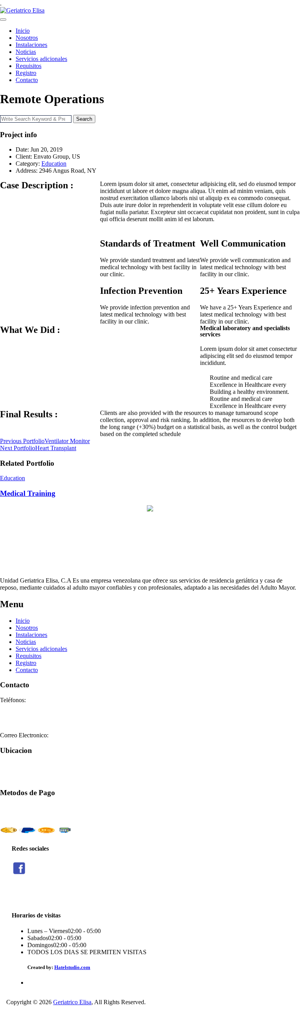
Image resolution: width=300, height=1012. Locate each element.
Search (84, 119)
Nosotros (27, 37)
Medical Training (27, 493)
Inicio (23, 30)
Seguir (19, 895)
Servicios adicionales (41, 58)
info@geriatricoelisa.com (81, 735)
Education (53, 163)
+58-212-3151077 (22, 707)
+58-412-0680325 (22, 721)
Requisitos (28, 66)
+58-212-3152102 (22, 714)
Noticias (26, 51)
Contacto (27, 80)
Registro (26, 73)
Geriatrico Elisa (72, 1002)
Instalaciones (31, 44)
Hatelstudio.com (72, 967)
